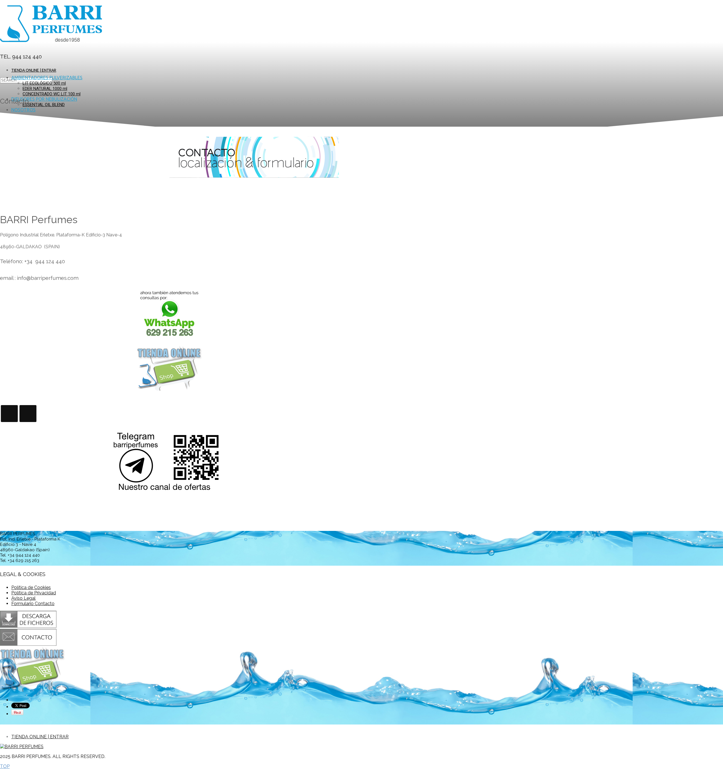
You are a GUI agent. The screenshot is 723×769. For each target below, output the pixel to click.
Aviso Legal (23, 598)
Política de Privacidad (33, 593)
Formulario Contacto (33, 603)
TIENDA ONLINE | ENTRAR (33, 70)
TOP (5, 766)
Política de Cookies (31, 587)
